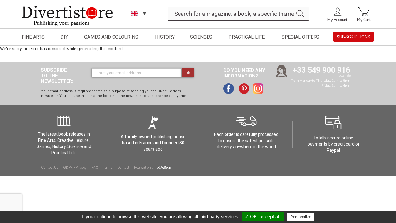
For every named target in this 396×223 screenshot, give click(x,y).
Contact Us (49, 167)
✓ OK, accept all (263, 216)
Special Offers (300, 37)
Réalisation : (143, 167)
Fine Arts (33, 37)
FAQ (94, 167)
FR (135, 21)
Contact (123, 167)
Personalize (300, 217)
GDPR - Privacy (75, 167)
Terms (108, 167)
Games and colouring (111, 37)
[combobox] (238, 14)
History (164, 37)
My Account (337, 19)
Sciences (201, 37)
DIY (64, 37)
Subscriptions (353, 36)
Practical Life (246, 37)
